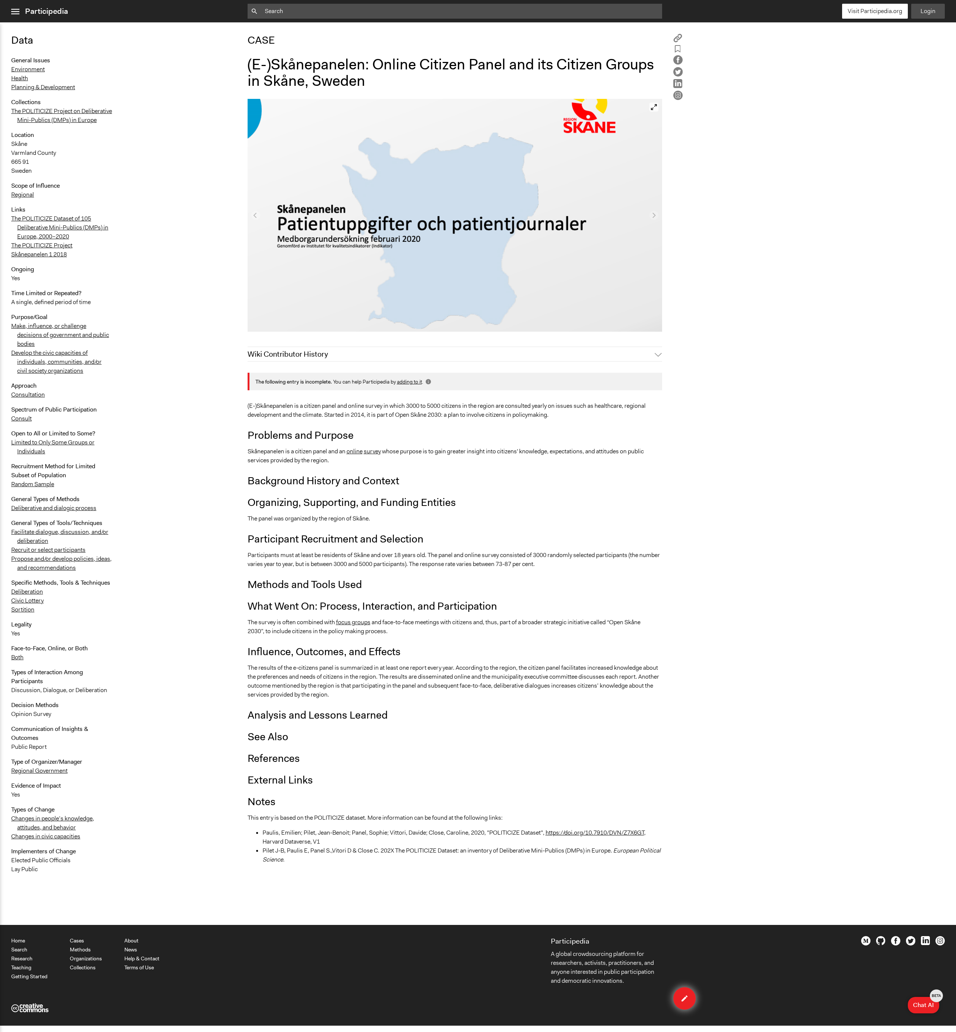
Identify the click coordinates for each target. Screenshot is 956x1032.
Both (17, 657)
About (131, 940)
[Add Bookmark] (677, 50)
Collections (83, 967)
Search (19, 949)
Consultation (28, 394)
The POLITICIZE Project (41, 245)
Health (19, 78)
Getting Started (29, 976)
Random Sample (32, 484)
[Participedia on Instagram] (940, 943)
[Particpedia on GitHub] (880, 943)
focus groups (353, 622)
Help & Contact (141, 958)
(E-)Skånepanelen (275, 322)
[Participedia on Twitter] (910, 943)
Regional (22, 194)
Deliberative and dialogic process (53, 508)
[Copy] (677, 40)
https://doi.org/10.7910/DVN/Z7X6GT (595, 832)
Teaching (21, 967)
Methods (80, 949)
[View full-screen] (653, 107)
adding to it (409, 381)
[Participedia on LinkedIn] (925, 943)
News (130, 949)
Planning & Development (43, 87)
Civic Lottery (27, 600)
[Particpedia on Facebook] (895, 943)
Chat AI (926, 1003)
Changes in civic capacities (45, 836)
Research (21, 958)
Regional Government (39, 771)
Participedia (46, 11)
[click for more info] (427, 381)
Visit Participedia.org (875, 11)
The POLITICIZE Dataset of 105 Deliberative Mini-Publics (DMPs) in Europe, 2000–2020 (59, 227)
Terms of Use (139, 967)
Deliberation (27, 591)
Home (18, 940)
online (355, 451)
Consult (21, 418)
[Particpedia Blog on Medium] (865, 943)
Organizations (86, 958)
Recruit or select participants (48, 550)
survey (372, 451)
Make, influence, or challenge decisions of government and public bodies (60, 335)
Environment (28, 69)
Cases (77, 940)
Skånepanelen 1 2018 (39, 254)
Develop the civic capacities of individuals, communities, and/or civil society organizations (56, 362)
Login (928, 11)
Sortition (22, 609)
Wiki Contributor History (288, 354)
